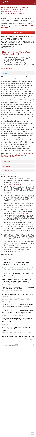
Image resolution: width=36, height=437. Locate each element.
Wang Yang (4, 54)
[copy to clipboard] (9, 27)
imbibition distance (7, 155)
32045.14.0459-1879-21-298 (15, 13)
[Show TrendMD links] (33, 345)
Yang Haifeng (24, 52)
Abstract (5, 73)
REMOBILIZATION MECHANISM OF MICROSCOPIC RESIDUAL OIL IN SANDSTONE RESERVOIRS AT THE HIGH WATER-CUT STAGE (18, 264)
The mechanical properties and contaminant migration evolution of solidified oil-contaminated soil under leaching (18, 337)
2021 (11, 9)
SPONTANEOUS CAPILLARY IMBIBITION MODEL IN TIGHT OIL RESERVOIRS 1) (17, 274)
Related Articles (7, 170)
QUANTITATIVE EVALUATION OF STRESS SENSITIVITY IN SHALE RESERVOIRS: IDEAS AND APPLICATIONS (17, 280)
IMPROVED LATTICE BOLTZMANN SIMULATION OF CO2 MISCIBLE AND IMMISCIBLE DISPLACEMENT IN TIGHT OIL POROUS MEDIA (17, 294)
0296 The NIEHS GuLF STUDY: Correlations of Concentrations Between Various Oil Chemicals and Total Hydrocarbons (17, 305)
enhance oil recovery (7, 157)
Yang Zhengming (15, 54)
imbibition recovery (19, 155)
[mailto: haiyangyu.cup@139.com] (19, 51)
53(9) (16, 9)
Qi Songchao (5, 52)
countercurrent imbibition (25, 153)
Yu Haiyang (14, 52)
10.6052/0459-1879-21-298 (12, 11)
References (8, 166)
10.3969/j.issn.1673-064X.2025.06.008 (18, 184)
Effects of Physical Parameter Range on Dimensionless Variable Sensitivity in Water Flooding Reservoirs (18, 287)
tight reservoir (13, 153)
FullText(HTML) (7, 161)
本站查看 (25, 213)
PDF (19, 32)
